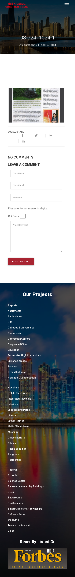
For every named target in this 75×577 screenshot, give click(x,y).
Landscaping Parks (19, 409)
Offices (12, 443)
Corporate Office (17, 344)
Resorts (12, 469)
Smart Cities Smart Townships (25, 508)
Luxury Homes (16, 421)
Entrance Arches (17, 361)
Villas (11, 531)
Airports (12, 305)
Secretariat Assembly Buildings (26, 486)
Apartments (14, 311)
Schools (12, 475)
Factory (12, 366)
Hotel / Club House (18, 393)
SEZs (11, 492)
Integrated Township (19, 398)
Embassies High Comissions (24, 355)
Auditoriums (15, 316)
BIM (10, 322)
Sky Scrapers (15, 503)
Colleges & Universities (21, 327)
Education (13, 349)
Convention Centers (19, 338)
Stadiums (13, 519)
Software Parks (16, 514)
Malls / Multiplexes (18, 426)
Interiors (13, 404)
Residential (14, 459)
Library (12, 415)
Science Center (16, 481)
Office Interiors (16, 437)
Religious (13, 454)
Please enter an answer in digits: (28, 208)
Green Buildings (17, 372)
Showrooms (15, 497)
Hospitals (13, 387)
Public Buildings (17, 448)
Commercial (15, 333)
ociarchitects (29, 45)
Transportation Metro (20, 525)
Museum (13, 432)
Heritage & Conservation (22, 377)
